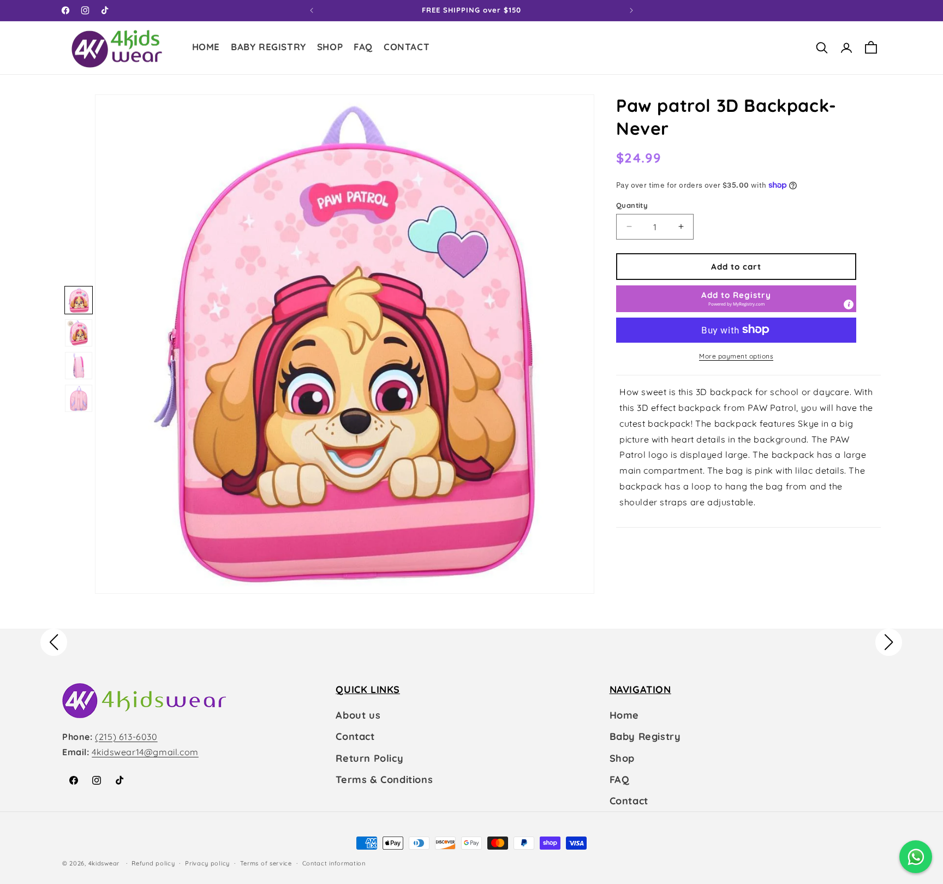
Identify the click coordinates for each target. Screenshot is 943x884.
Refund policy (153, 863)
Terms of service (266, 863)
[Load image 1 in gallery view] (78, 300)
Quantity (632, 204)
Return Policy (369, 758)
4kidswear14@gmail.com (145, 751)
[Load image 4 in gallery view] (78, 398)
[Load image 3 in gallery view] (78, 365)
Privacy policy (207, 863)
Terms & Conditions (384, 779)
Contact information (334, 863)
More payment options (736, 355)
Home (624, 715)
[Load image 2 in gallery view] (78, 333)
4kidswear (104, 863)
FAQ (620, 779)
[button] (330, 48)
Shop (622, 758)
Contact (355, 736)
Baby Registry (645, 736)
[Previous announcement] (312, 10)
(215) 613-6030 (126, 736)
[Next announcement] (631, 10)
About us (358, 715)
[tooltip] (849, 304)
